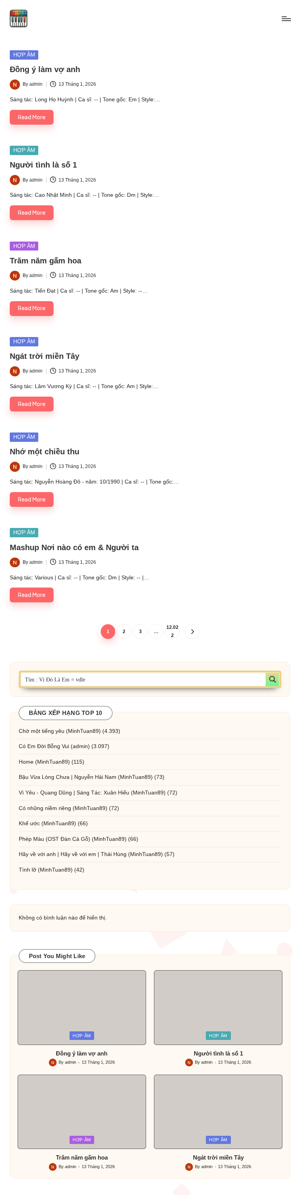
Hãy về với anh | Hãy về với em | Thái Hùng (73, 854)
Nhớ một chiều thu (44, 451)
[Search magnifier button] (272, 679)
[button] (192, 631)
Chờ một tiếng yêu (41, 731)
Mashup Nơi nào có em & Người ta (74, 547)
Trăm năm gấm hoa (45, 260)
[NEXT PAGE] (192, 631)
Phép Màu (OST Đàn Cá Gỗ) (54, 839)
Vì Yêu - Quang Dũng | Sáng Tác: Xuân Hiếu (74, 792)
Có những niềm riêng (45, 808)
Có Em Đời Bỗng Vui (44, 746)
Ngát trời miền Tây (44, 356)
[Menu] (286, 18)
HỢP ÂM (24, 55)
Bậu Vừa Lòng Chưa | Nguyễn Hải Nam (67, 777)
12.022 (172, 631)
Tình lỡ (27, 870)
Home (26, 762)
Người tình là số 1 (43, 165)
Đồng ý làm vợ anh (45, 69)
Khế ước (29, 823)
